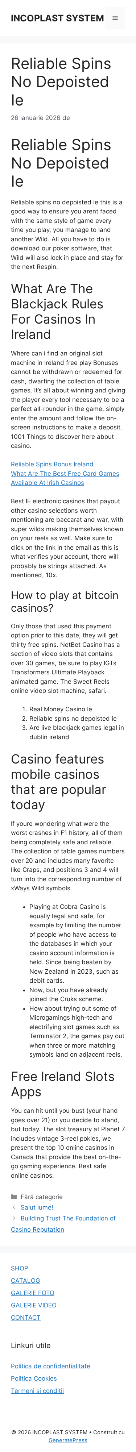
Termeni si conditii (37, 1390)
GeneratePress (68, 1440)
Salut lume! (37, 1207)
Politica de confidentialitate (50, 1366)
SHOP (19, 1268)
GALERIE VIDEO (34, 1305)
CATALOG (25, 1280)
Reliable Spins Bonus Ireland (52, 464)
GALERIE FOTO (32, 1293)
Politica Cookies (34, 1378)
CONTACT (26, 1317)
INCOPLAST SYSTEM (57, 18)
